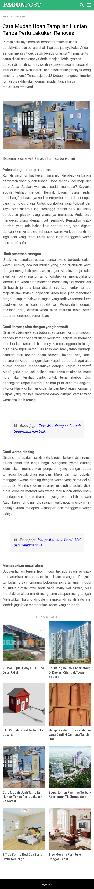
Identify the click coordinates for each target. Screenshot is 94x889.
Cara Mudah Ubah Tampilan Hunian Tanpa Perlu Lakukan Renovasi (22, 797)
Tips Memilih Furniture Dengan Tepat (65, 857)
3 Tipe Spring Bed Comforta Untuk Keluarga (22, 857)
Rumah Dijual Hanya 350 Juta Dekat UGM (23, 670)
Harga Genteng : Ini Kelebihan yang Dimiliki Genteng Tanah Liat (70, 735)
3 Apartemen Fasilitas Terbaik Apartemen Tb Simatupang (70, 795)
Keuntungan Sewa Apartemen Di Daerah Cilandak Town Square (70, 672)
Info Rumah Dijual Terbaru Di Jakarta (23, 732)
